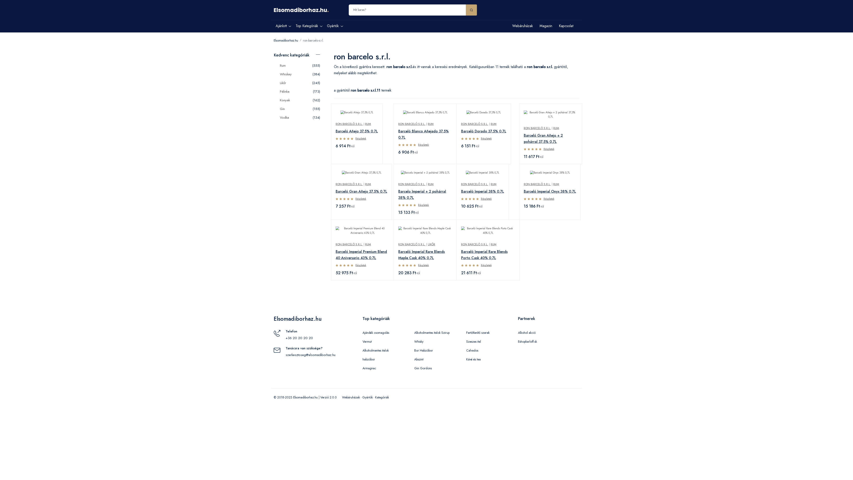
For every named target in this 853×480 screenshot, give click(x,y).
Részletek (360, 139)
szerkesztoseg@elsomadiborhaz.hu (310, 354)
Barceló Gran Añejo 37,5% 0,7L (361, 191)
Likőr (283, 82)
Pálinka (284, 91)
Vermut (367, 341)
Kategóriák (382, 397)
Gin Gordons (423, 368)
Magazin (546, 25)
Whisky (418, 341)
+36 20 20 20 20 (299, 338)
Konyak (285, 100)
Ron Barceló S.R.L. (349, 124)
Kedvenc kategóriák (291, 55)
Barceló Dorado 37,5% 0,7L (483, 131)
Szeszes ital (473, 341)
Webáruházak (522, 25)
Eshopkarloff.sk (527, 341)
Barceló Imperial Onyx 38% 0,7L (550, 191)
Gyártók (367, 397)
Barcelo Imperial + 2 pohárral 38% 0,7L (422, 194)
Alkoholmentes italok (376, 350)
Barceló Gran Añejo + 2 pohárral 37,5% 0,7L (543, 138)
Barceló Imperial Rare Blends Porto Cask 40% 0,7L (484, 254)
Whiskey (286, 74)
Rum (283, 65)
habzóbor (369, 359)
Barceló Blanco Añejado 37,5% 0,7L (423, 134)
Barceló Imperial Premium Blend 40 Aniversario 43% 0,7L (361, 254)
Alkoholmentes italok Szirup (432, 332)
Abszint (418, 359)
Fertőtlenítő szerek (478, 332)
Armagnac (369, 368)
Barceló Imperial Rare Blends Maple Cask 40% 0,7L (421, 254)
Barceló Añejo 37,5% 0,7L (357, 131)
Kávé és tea (473, 359)
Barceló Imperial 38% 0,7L (482, 191)
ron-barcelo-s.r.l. (313, 40)
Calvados (472, 350)
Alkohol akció (527, 332)
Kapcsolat (566, 25)
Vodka (284, 117)
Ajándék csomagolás (376, 332)
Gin (282, 108)
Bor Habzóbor (423, 350)
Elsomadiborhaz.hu (300, 10)
